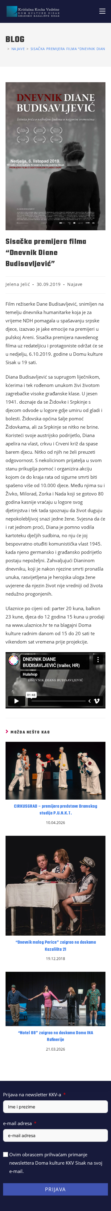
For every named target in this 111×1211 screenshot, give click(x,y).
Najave (75, 284)
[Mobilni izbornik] (102, 11)
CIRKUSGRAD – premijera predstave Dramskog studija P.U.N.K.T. (55, 810)
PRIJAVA (55, 1189)
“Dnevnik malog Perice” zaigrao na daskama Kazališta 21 (55, 946)
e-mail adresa (17, 1123)
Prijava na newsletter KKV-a (32, 1094)
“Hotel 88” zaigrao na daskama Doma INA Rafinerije (55, 1036)
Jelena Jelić (18, 284)
